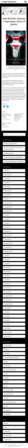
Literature (6, 381)
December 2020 (7, 243)
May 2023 (6, 178)
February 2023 (7, 190)
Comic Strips (7, 353)
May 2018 (6, 320)
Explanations (7, 365)
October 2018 (7, 300)
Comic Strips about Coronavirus (11, 357)
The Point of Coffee (8, 153)
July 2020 (6, 255)
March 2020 (7, 271)
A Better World (7, 345)
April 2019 (6, 283)
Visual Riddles (7, 414)
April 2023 (6, 182)
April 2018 (6, 324)
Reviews (6, 398)
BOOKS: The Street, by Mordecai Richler (13, 157)
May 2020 (6, 263)
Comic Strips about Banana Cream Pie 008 (13, 161)
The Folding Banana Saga (10, 402)
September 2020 (8, 251)
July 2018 (6, 312)
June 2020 (6, 259)
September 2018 (8, 304)
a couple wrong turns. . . (9, 2)
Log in (5, 427)
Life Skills (6, 377)
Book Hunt (6, 349)
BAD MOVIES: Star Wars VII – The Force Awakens (6, 115)
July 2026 (6, 170)
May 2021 (6, 223)
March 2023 (7, 186)
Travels (6, 406)
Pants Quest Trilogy (8, 390)
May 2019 (6, 279)
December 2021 (7, 207)
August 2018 (7, 308)
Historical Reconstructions (10, 369)
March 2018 (7, 328)
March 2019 (7, 287)
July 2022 (6, 198)
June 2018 (6, 316)
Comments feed (7, 435)
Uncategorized (7, 410)
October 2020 (7, 247)
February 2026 (7, 174)
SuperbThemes (11, 446)
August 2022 (7, 194)
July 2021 (6, 215)
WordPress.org (7, 439)
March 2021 (7, 231)
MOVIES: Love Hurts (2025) (10, 143)
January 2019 (7, 291)
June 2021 (6, 219)
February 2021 (7, 235)
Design (5, 361)
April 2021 (6, 227)
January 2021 (7, 239)
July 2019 (6, 275)
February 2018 (7, 332)
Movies (6, 386)
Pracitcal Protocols (8, 394)
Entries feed (7, 431)
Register (6, 423)
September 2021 (8, 211)
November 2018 (7, 296)
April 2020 (6, 267)
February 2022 (7, 203)
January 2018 (7, 336)
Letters (5, 373)
